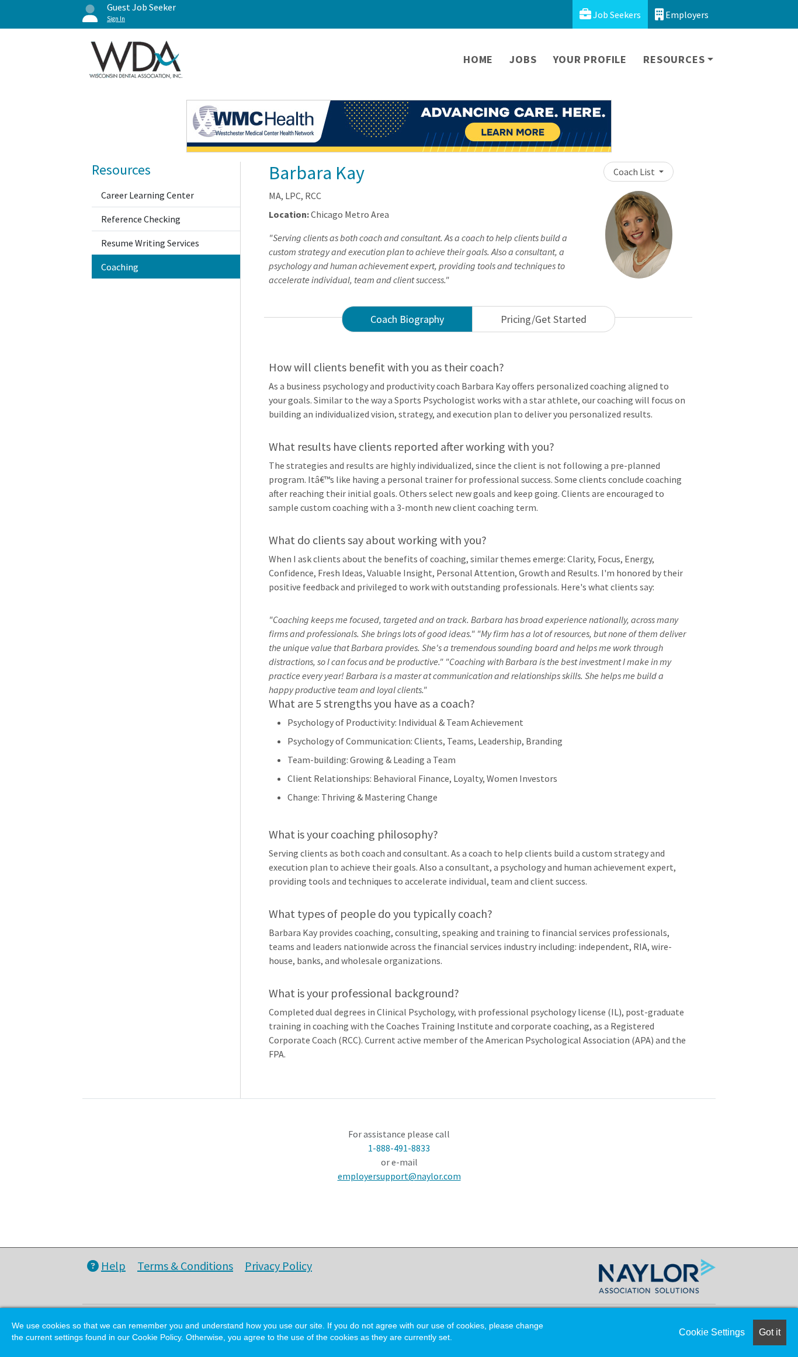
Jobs (522, 59)
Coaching (119, 267)
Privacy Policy (278, 1265)
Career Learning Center (147, 195)
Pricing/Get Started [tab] (544, 319)
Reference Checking (141, 219)
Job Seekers (616, 14)
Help (113, 1265)
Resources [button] (674, 59)
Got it (769, 1332)
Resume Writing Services (150, 243)
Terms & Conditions (185, 1265)
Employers (686, 14)
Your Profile (590, 59)
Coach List (635, 172)
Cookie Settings (712, 1332)
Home (478, 59)
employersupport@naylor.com (399, 1176)
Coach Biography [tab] (407, 319)
